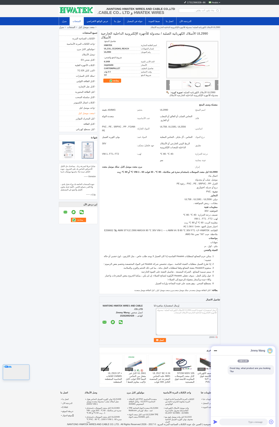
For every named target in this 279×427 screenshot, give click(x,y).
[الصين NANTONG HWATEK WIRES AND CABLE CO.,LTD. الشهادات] (68, 150)
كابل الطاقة (88, 124)
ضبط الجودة (154, 21)
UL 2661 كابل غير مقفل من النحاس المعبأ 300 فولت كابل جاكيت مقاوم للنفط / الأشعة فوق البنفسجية (135, 379)
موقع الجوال (67, 415)
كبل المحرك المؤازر (85, 118)
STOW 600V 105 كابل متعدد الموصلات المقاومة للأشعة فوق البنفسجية (184, 377)
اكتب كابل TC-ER (85, 70)
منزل (64, 21)
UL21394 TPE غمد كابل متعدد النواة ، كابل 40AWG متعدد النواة (143, 415)
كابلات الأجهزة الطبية (84, 65)
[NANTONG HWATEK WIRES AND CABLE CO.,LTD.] (76, 10)
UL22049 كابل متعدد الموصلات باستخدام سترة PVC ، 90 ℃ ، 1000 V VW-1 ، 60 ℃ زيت (104, 419)
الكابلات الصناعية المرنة (83, 38)
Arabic (215, 2)
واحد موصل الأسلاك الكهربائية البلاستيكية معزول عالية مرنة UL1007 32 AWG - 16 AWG (177, 410)
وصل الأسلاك (88, 54)
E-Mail (65, 407)
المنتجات (77, 21)
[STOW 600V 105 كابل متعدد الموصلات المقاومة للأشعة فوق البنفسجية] (184, 364)
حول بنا (117, 21)
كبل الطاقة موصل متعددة (144, 290)
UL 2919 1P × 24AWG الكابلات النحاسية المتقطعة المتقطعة (113, 377)
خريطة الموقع (67, 411)
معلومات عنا (208, 399)
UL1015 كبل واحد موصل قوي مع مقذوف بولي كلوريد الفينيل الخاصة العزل (179, 419)
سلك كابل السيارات (85, 76)
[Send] (215, 421)
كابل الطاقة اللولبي (85, 81)
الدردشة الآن (185, 21)
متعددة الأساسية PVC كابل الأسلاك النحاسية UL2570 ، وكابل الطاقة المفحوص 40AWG (143, 401)
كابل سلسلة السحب (84, 97)
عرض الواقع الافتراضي (97, 21)
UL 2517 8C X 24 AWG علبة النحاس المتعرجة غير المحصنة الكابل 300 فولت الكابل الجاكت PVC (160, 379)
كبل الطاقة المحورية (84, 92)
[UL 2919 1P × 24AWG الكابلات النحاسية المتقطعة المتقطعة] (111, 364)
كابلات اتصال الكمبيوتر (84, 102)
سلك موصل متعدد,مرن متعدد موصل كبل (172, 290)
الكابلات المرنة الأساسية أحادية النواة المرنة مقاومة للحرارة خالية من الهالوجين (179, 401)
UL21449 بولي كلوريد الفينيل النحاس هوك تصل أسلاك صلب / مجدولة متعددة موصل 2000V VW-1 (104, 401)
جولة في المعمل (135, 21)
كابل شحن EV (87, 60)
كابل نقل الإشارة (86, 86)
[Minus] (215, 351)
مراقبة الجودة (208, 407)
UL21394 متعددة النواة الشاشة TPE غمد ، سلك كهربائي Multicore (143, 409)
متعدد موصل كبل (86, 27)
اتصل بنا (169, 21)
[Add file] (271, 421)
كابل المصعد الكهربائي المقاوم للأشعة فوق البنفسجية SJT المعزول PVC (207, 377)
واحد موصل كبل (86, 108)
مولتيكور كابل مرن (85, 49)
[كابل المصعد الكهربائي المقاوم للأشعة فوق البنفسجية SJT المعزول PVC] (208, 364)
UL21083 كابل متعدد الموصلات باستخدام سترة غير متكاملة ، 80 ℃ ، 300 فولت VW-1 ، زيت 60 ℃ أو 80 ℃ (104, 410)
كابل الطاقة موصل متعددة (200, 290)
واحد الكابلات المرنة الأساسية (80, 44)
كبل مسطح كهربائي (85, 129)
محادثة (116, 80)
